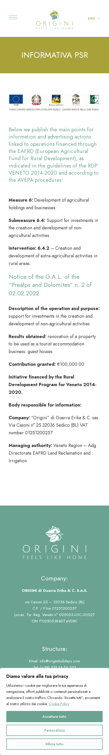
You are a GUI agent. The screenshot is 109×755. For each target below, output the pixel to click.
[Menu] (13, 17)
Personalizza (54, 730)
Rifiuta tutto (55, 744)
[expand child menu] (96, 18)
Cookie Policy (59, 703)
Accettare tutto (54, 716)
